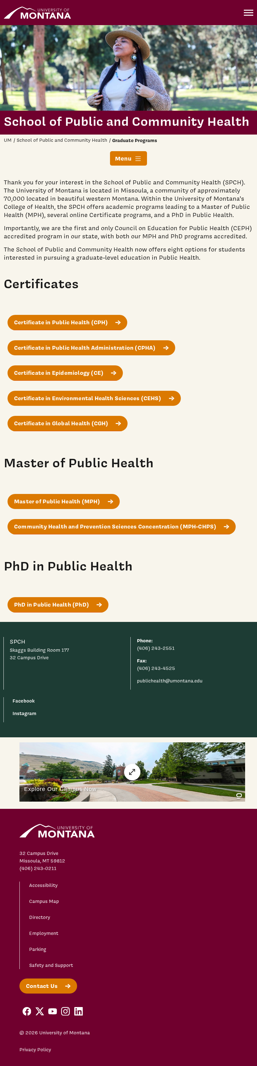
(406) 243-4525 (156, 668)
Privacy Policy (35, 1050)
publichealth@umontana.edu (169, 681)
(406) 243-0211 (37, 868)
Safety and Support (51, 965)
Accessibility (43, 885)
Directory (39, 917)
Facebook (23, 700)
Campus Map (44, 901)
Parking (37, 949)
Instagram (24, 713)
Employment (43, 933)
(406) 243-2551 (156, 648)
